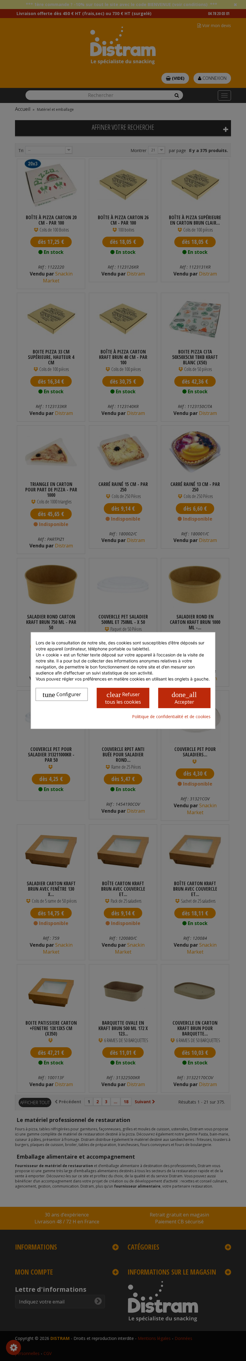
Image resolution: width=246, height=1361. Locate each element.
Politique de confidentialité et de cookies (171, 716)
